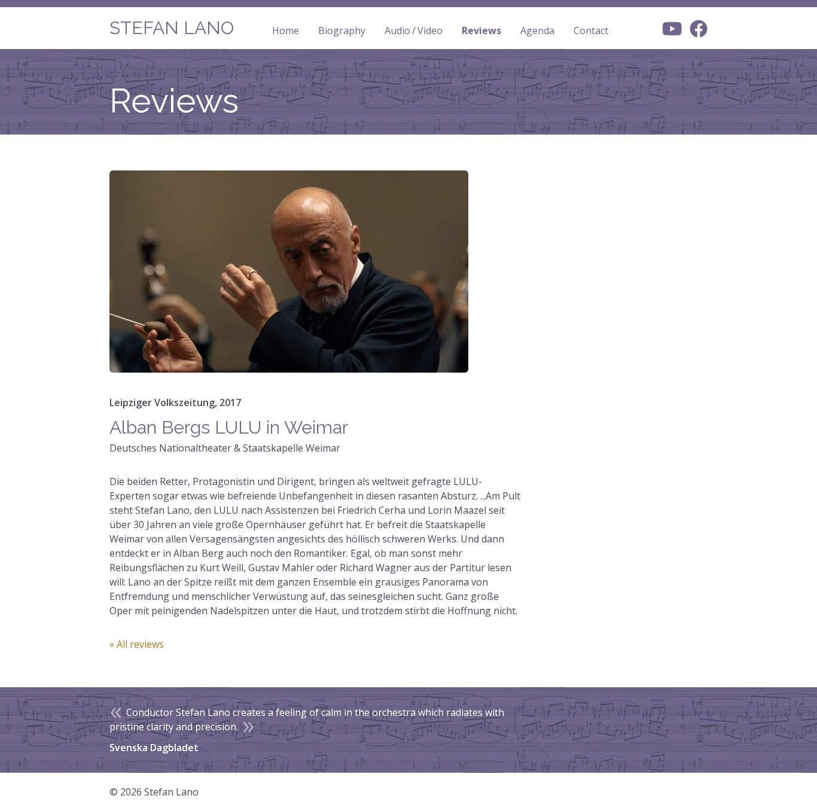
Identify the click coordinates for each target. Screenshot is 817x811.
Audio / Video (414, 30)
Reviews (481, 30)
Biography (341, 30)
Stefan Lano (171, 28)
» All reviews (136, 644)
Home (285, 30)
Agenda (537, 30)
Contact (591, 30)
